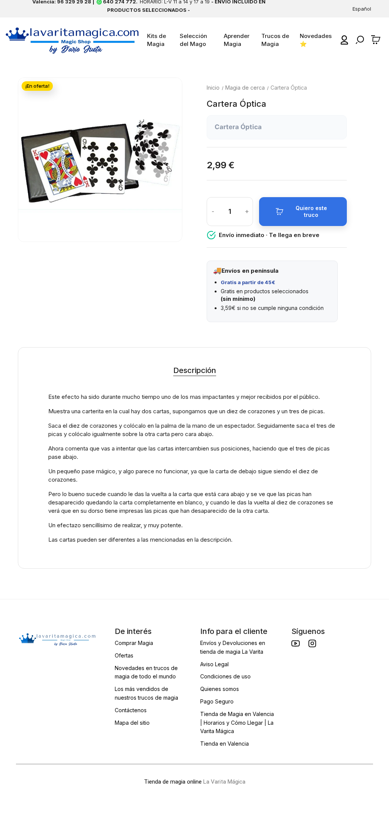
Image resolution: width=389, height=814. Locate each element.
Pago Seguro (217, 701)
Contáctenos (131, 710)
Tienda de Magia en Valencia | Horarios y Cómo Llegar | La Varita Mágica (237, 722)
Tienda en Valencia (224, 743)
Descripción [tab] (194, 370)
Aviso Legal (214, 664)
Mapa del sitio (132, 722)
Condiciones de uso (225, 676)
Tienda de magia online (173, 781)
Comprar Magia (134, 643)
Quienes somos (219, 689)
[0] (376, 40)
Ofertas (124, 655)
